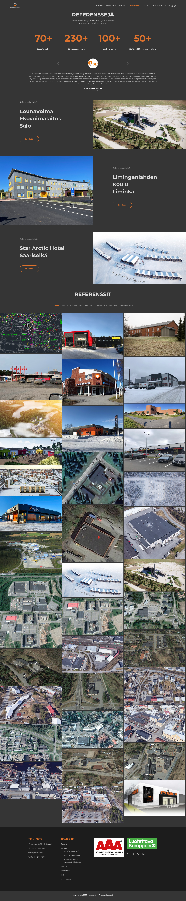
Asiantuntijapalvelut (71, 851)
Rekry (146, 5)
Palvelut (110, 5)
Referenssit (135, 5)
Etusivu (99, 5)
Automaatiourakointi (72, 855)
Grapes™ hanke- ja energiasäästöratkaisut (72, 861)
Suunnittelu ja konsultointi (31, 335)
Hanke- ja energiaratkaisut (155, 535)
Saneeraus (86, 338)
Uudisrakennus (97, 338)
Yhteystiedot (158, 5)
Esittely (122, 5)
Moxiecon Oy (92, 895)
